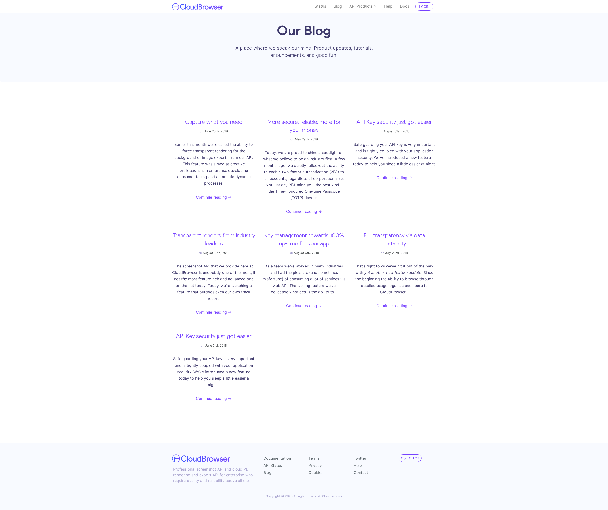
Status (320, 6)
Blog (338, 6)
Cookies (316, 472)
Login (424, 7)
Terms (314, 458)
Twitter (360, 458)
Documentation (277, 458)
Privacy (315, 465)
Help (388, 6)
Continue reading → (214, 197)
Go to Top (410, 458)
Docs (404, 6)
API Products (361, 6)
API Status (272, 465)
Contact (361, 472)
